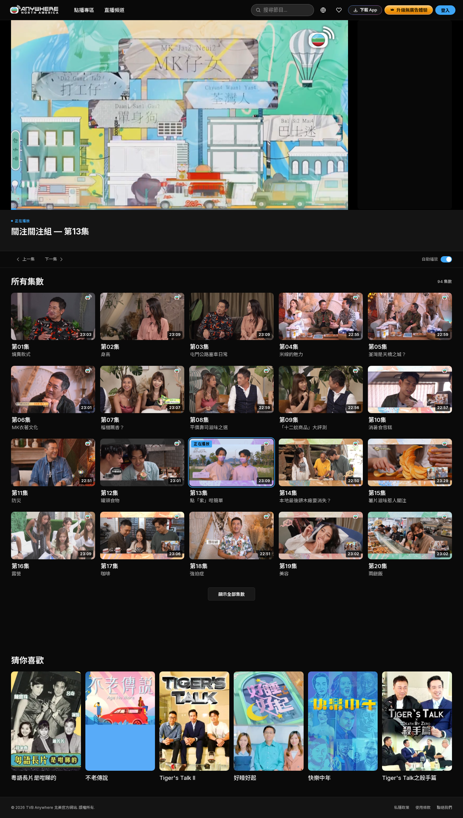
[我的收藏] (339, 10)
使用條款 (423, 807)
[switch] (446, 259)
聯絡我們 (444, 807)
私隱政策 (401, 807)
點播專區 (84, 10)
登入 (445, 10)
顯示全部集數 (231, 594)
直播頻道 (114, 10)
